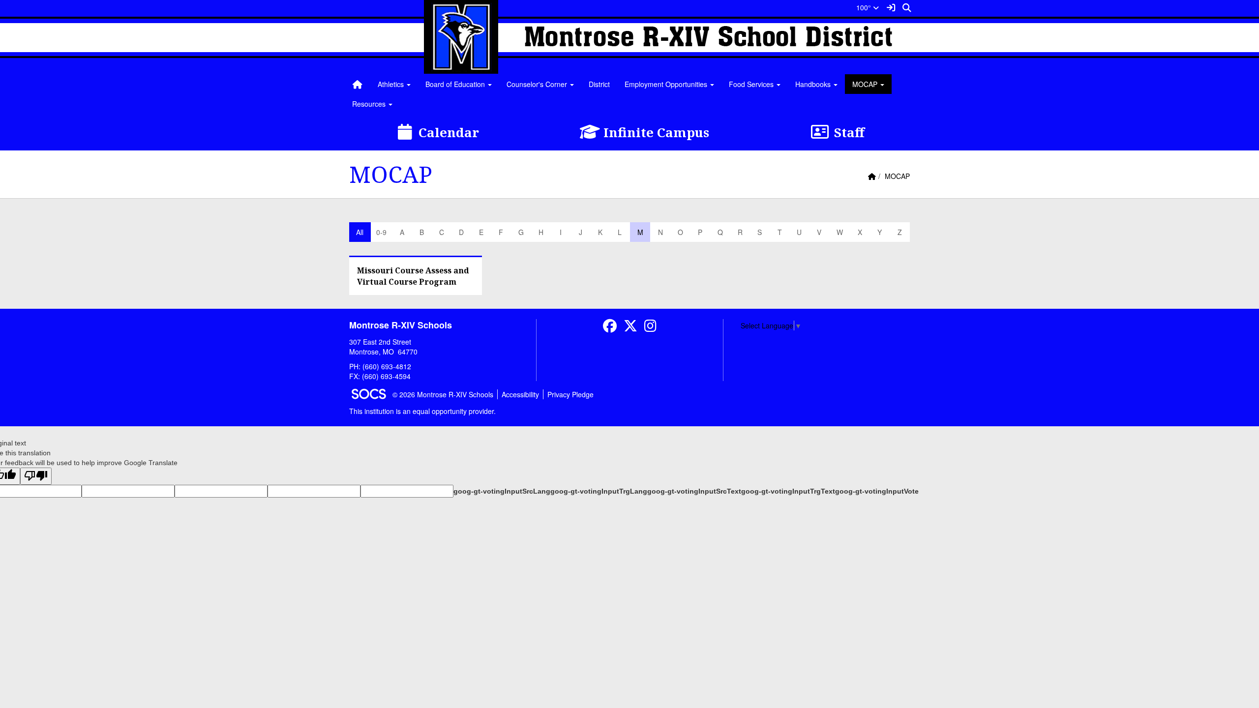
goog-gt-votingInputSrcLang (501, 491)
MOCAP (897, 176)
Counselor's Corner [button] (538, 84)
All (359, 232)
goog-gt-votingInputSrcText (694, 491)
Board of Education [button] (456, 84)
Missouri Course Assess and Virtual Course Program (413, 276)
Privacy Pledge (570, 394)
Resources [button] (370, 104)
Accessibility (520, 394)
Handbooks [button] (814, 84)
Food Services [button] (752, 84)
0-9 (381, 232)
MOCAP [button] (865, 84)
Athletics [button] (392, 84)
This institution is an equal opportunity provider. (422, 411)
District (599, 84)
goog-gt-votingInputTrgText (788, 491)
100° (864, 7)
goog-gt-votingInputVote (877, 491)
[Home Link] (357, 84)
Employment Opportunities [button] (667, 84)
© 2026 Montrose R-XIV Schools (442, 394)
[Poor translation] (36, 476)
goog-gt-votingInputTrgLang (598, 491)
